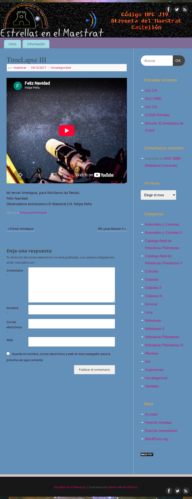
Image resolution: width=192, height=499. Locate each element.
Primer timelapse (20, 229)
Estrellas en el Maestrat (70, 487)
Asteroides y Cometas (162, 224)
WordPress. (130, 487)
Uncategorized (61, 68)
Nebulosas (153, 320)
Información (36, 44)
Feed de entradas (158, 422)
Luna (148, 312)
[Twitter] (176, 10)
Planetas (151, 353)
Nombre (12, 310)
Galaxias (152, 279)
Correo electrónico (12, 327)
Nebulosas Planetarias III (164, 345)
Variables (152, 386)
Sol (147, 361)
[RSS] (184, 10)
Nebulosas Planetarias (162, 337)
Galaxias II (153, 288)
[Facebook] (168, 10)
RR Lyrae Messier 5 (112, 229)
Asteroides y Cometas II (163, 232)
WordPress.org (156, 439)
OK (177, 61)
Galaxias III (153, 296)
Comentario (12, 272)
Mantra (113, 487)
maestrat (20, 68)
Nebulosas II (154, 329)
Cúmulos (152, 271)
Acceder (151, 414)
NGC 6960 (153, 99)
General (151, 304)
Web (10, 340)
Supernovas (154, 370)
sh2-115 (151, 107)
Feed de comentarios (161, 431)
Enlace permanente (33, 213)
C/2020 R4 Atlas (157, 115)
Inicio (12, 44)
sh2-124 (151, 90)
